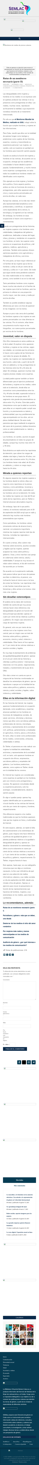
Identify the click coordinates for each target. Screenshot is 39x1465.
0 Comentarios (17, 88)
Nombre (5, 1003)
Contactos (15, 1462)
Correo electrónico (5, 1013)
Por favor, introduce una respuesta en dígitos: (5, 1035)
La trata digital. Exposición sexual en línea (19, 1232)
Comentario (5, 980)
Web (4, 1023)
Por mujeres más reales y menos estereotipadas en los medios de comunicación (16, 934)
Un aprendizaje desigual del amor (16, 1207)
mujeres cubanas (19, 86)
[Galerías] (19, 1323)
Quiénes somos (23, 1462)
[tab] (19, 1180)
